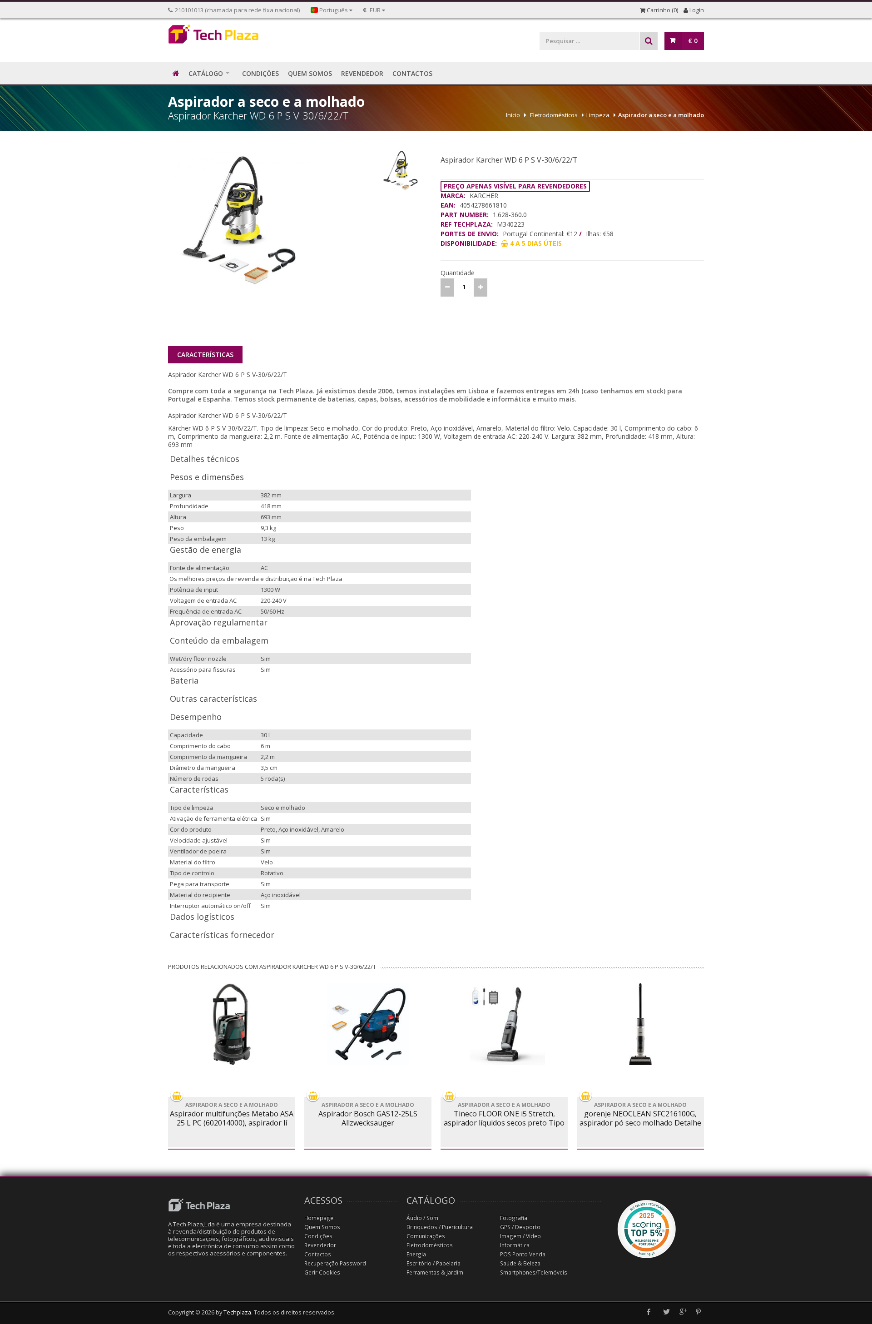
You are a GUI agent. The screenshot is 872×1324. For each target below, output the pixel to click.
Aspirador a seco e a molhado (661, 115)
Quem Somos (322, 1227)
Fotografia (513, 1218)
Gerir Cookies (322, 1272)
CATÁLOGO (205, 73)
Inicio (513, 115)
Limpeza (597, 115)
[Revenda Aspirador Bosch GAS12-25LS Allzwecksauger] (368, 1024)
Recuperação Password (335, 1263)
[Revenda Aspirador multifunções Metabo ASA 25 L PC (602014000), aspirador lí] (232, 1024)
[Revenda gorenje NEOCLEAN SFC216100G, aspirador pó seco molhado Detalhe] (640, 1024)
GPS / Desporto (520, 1227)
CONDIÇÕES (260, 73)
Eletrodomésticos (554, 115)
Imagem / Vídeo (520, 1236)
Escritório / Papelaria (433, 1263)
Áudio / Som (422, 1218)
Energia (416, 1254)
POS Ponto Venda (522, 1254)
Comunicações (425, 1236)
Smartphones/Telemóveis (533, 1272)
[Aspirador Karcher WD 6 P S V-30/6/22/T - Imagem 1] (271, 220)
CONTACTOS (412, 73)
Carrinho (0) (661, 10)
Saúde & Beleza (520, 1263)
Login (696, 10)
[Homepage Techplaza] (231, 36)
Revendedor (320, 1245)
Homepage (318, 1218)
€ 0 (693, 40)
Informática (515, 1245)
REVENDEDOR (362, 73)
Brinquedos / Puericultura (439, 1227)
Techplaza (237, 1312)
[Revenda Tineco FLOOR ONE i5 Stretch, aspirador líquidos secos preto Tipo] (504, 1024)
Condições (318, 1236)
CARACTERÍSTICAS (205, 354)
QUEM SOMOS (310, 73)
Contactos (317, 1254)
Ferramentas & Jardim (434, 1272)
